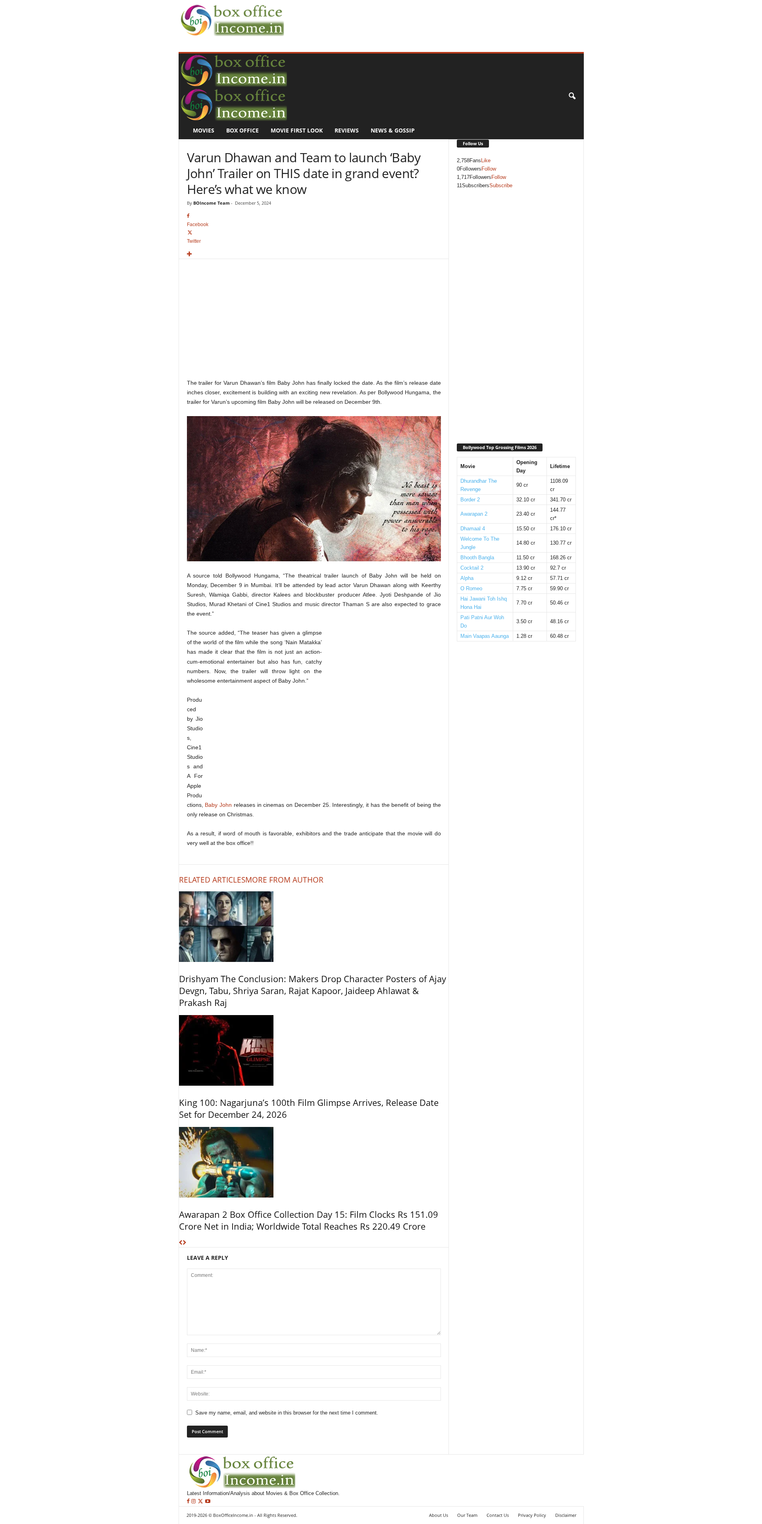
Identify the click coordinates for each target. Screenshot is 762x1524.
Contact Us (498, 1515)
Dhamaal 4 (472, 529)
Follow (488, 169)
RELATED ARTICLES (212, 880)
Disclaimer (565, 1515)
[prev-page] (181, 1243)
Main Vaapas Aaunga (484, 636)
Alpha (466, 578)
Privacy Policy (532, 1515)
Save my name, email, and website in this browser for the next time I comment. (286, 1413)
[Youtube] (207, 1502)
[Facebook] (189, 1502)
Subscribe (500, 185)
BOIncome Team (211, 203)
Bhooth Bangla (477, 557)
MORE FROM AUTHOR (284, 880)
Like (486, 160)
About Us (438, 1515)
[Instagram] (194, 1502)
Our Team (467, 1515)
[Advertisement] (431, 18)
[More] (314, 254)
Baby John (218, 805)
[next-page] (184, 1243)
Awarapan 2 (473, 514)
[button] (572, 96)
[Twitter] (201, 1502)
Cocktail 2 (471, 568)
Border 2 (470, 500)
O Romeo (471, 588)
